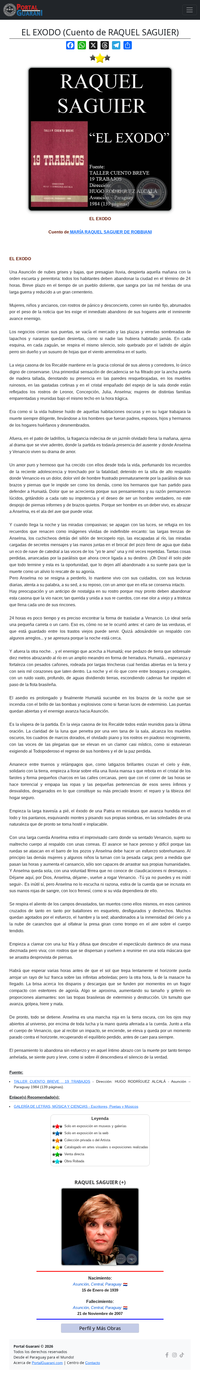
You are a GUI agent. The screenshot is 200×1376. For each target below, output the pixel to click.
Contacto (92, 1363)
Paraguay (113, 1284)
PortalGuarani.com (47, 1363)
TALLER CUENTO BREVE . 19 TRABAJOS (52, 1081)
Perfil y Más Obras (100, 1328)
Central (97, 1284)
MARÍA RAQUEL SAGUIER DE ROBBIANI (110, 232)
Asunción (81, 1284)
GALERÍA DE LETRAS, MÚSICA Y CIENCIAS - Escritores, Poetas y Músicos (76, 1106)
